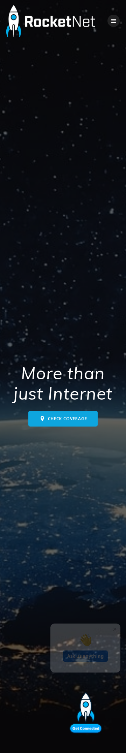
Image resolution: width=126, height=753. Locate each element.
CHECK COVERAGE (67, 418)
